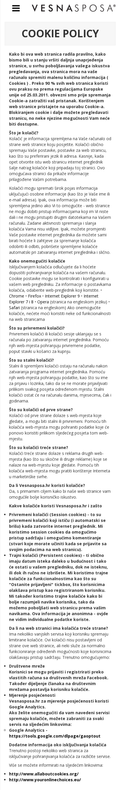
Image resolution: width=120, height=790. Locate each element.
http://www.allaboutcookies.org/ (44, 774)
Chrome (17, 296)
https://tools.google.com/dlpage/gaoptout (54, 736)
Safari (15, 307)
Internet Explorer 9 (63, 296)
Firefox (35, 296)
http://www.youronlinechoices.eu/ (45, 779)
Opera (43, 302)
